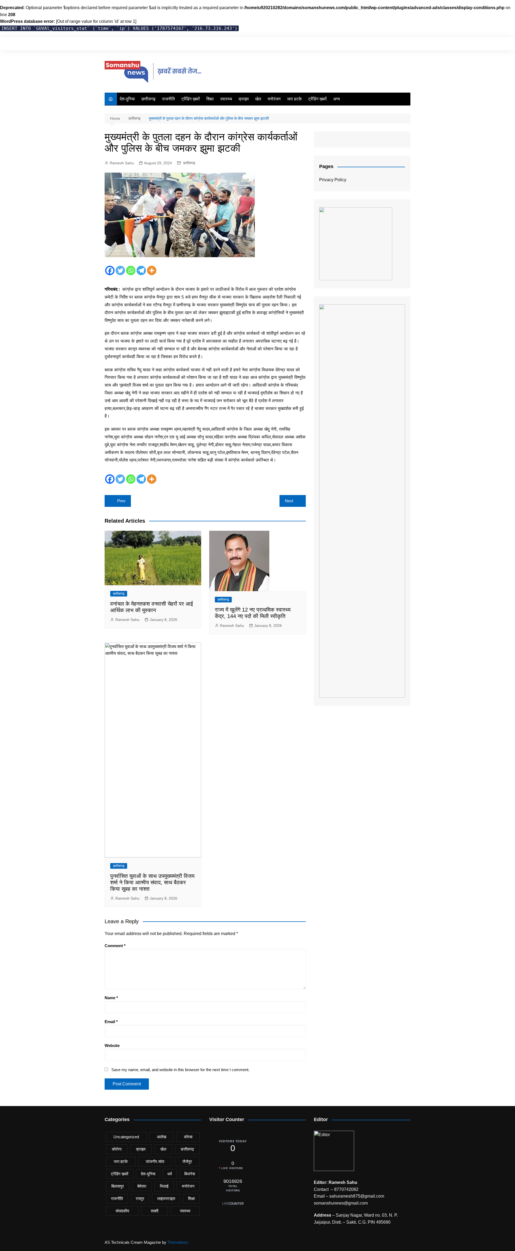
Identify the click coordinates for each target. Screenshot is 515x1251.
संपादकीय (122, 1211)
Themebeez (177, 1242)
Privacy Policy (332, 179)
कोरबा (188, 1136)
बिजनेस (189, 1174)
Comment (115, 945)
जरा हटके (294, 99)
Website (112, 1045)
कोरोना (117, 1149)
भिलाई (164, 1186)
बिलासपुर (117, 1186)
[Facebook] (110, 270)
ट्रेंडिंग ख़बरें (190, 99)
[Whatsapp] (130, 270)
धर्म (169, 1174)
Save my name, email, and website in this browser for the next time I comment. (180, 1069)
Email (111, 1021)
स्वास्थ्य (226, 99)
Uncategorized (126, 1136)
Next (289, 501)
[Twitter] (120, 270)
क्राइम (243, 99)
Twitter (388, 44)
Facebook (379, 44)
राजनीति (168, 99)
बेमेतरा (141, 1186)
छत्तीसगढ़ (148, 99)
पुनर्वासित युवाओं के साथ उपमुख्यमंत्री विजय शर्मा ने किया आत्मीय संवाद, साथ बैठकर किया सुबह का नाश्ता (152, 882)
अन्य (336, 99)
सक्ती (154, 1211)
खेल (258, 99)
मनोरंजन (274, 99)
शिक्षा (210, 99)
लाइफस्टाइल (166, 1198)
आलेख (161, 1136)
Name (111, 997)
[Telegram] (141, 270)
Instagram (397, 44)
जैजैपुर (187, 1161)
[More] (151, 270)
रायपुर (140, 1198)
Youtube (406, 44)
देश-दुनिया (127, 99)
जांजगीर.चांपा (155, 1161)
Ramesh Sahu (122, 163)
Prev (121, 501)
